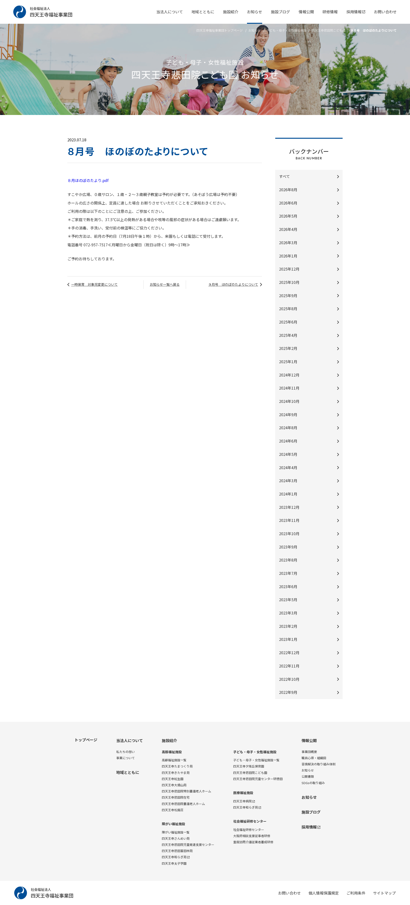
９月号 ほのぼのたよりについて (233, 284)
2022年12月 (289, 652)
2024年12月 (289, 375)
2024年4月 (288, 467)
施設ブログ (280, 11)
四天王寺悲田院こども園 (250, 772)
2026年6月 (288, 203)
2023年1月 (288, 639)
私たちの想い (125, 751)
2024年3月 (288, 480)
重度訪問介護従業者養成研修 (253, 842)
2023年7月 (288, 573)
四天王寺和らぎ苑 (174, 857)
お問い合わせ (385, 11)
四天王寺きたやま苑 (176, 772)
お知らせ (254, 11)
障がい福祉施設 (173, 824)
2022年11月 (289, 666)
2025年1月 (288, 361)
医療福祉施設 (243, 793)
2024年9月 (288, 414)
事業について (125, 758)
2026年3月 (288, 242)
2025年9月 (288, 295)
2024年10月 (289, 401)
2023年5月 (288, 599)
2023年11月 (289, 520)
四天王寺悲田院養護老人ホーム (183, 803)
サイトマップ (384, 893)
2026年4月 (288, 229)
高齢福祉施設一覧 (174, 760)
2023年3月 (288, 613)
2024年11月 (289, 388)
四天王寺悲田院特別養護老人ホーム (186, 791)
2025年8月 (288, 308)
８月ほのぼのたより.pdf (87, 180)
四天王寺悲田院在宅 (176, 797)
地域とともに (202, 11)
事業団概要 (309, 751)
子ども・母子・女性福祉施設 (286, 30)
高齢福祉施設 (172, 752)
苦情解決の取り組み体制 (318, 764)
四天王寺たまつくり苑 (177, 766)
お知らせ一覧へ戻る (165, 284)
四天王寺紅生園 (172, 778)
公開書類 (308, 776)
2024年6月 (288, 441)
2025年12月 (289, 269)
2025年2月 (288, 348)
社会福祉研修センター (249, 821)
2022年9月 (288, 692)
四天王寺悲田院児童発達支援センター (188, 844)
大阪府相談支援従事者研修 (251, 836)
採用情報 (354, 11)
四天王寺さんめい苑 (176, 838)
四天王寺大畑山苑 (174, 785)
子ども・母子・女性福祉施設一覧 (256, 760)
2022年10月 (289, 679)
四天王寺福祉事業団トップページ (219, 30)
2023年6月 (288, 586)
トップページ (86, 740)
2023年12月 (289, 507)
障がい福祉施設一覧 (176, 832)
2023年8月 (288, 560)
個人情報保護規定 (323, 893)
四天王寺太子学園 (174, 863)
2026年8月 (288, 189)
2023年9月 (288, 547)
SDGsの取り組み (313, 783)
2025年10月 (289, 282)
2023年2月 (288, 626)
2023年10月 (289, 533)
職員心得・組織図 (314, 758)
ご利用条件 (355, 893)
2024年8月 (288, 427)
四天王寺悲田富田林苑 (177, 850)
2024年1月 (288, 494)
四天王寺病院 (242, 801)
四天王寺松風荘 (172, 810)
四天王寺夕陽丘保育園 (248, 766)
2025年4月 (288, 335)
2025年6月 (288, 322)
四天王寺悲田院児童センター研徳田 (258, 778)
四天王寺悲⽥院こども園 (328, 30)
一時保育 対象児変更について (94, 284)
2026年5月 (288, 216)
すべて (284, 176)
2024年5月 (288, 454)
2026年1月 (288, 256)
